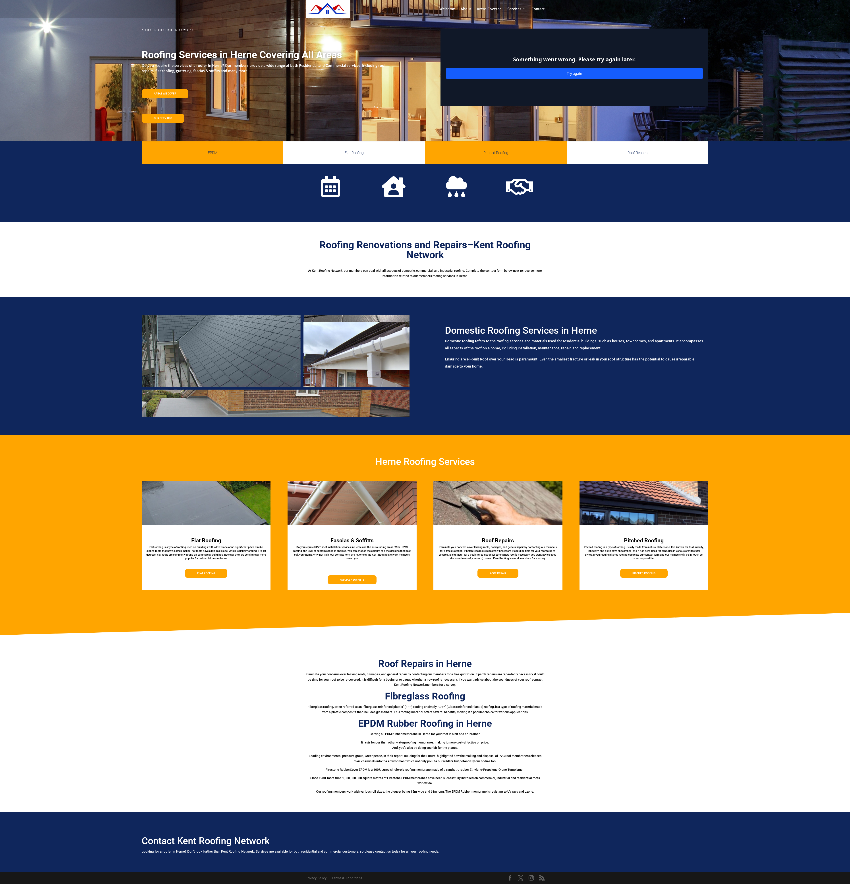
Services (514, 9)
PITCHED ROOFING (643, 573)
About (466, 9)
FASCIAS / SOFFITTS (352, 579)
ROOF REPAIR (498, 573)
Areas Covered (489, 9)
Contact (538, 9)
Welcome (447, 9)
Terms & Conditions (347, 878)
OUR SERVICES (163, 118)
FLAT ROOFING (206, 573)
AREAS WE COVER (165, 93)
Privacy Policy (315, 878)
